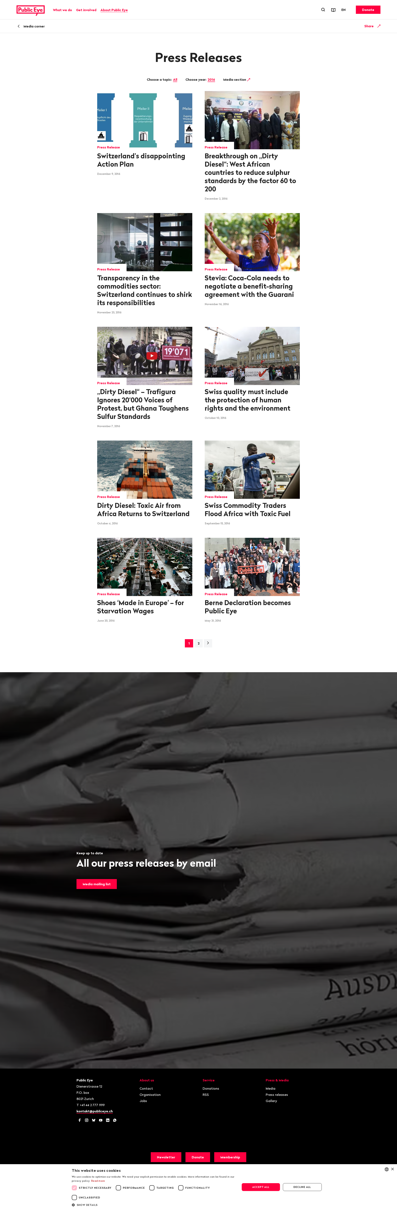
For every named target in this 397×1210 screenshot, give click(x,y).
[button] (153, 1204)
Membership (230, 1157)
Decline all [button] (302, 1187)
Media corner (34, 26)
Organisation (150, 1095)
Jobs (143, 1101)
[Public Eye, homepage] (31, 9)
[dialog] (198, 1187)
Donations (211, 1088)
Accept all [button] (260, 1187)
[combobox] (387, 1169)
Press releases (277, 1095)
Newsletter (166, 1157)
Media (270, 1088)
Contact (146, 1088)
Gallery (271, 1101)
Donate (368, 10)
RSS (206, 1095)
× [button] (392, 1169)
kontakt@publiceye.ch (95, 1111)
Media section (235, 79)
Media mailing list (97, 884)
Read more (98, 1180)
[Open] (379, 26)
